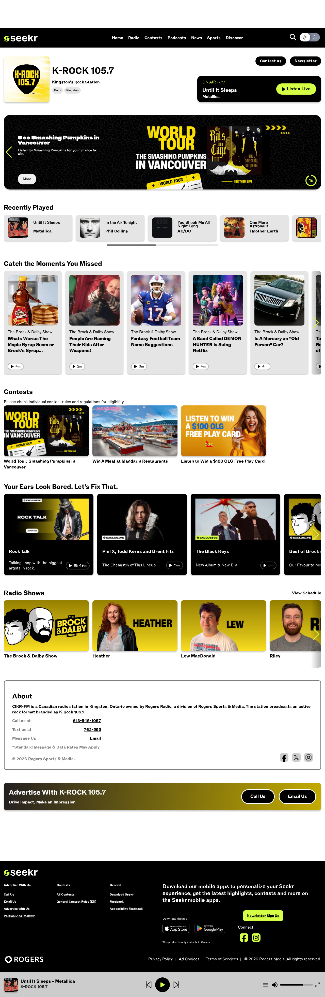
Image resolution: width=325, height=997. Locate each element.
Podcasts (177, 38)
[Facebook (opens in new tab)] (284, 757)
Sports (214, 38)
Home (117, 38)
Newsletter (306, 61)
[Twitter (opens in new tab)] (296, 757)
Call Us (258, 796)
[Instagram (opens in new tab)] (308, 757)
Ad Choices (189, 959)
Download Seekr (122, 894)
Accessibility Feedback (126, 909)
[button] (223, 634)
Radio (133, 38)
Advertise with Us (16, 909)
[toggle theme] (310, 37)
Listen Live (299, 89)
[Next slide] (316, 152)
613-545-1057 (87, 721)
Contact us (271, 61)
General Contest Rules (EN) (76, 902)
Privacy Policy (160, 959)
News (196, 38)
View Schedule (306, 593)
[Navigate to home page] (21, 38)
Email (95, 738)
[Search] (293, 37)
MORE (28, 179)
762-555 (92, 729)
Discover (234, 38)
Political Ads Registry (19, 916)
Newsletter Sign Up (263, 915)
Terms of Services (222, 959)
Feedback (117, 902)
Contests (153, 38)
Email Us (297, 796)
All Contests (65, 894)
